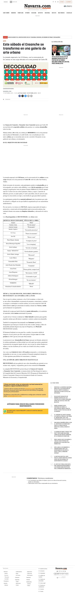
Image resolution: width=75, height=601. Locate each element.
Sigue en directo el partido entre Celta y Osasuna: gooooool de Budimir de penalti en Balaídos (34, 37)
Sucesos (6, 575)
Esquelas (69, 12)
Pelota (17, 585)
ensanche (7, 99)
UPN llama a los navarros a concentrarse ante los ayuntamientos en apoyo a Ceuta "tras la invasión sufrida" (62, 450)
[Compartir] (19, 96)
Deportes (17, 579)
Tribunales (7, 577)
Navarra (13, 12)
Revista (54, 12)
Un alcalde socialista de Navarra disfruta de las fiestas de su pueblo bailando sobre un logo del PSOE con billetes (60, 60)
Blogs (17, 573)
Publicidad (42, 573)
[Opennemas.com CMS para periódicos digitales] (61, 575)
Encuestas (18, 575)
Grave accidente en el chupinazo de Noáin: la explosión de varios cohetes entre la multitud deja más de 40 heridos (62, 408)
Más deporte (29, 575)
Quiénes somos (43, 568)
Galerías (29, 583)
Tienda (41, 591)
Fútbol (17, 581)
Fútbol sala (29, 573)
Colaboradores (19, 571)
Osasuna (33, 12)
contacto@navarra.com (15, 396)
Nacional (47, 12)
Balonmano (29, 571)
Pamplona (20, 12)
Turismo (42, 589)
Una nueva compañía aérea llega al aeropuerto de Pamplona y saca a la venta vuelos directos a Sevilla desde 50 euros (63, 425)
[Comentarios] (31, 96)
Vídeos (28, 585)
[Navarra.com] (37, 6)
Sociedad (6, 579)
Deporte (40, 12)
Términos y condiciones (45, 478)
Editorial (6, 585)
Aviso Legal (42, 583)
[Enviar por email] (28, 96)
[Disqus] (49, 505)
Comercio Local (29, 388)
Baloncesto (18, 583)
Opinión (27, 12)
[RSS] (65, 571)
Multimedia (61, 12)
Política (6, 573)
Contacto (42, 571)
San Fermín (6, 12)
